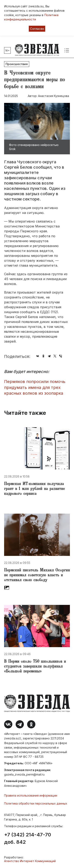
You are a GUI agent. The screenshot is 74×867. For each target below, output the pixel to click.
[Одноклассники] (43, 356)
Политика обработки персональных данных (35, 803)
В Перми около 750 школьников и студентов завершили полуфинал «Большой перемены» (35, 666)
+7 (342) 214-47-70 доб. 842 (27, 838)
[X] (54, 356)
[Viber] (60, 356)
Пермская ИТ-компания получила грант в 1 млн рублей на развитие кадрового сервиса (34, 489)
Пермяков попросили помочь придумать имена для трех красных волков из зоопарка (34, 387)
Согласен (37, 29)
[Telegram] (49, 356)
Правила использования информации (30, 795)
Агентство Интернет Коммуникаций (30, 861)
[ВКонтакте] (37, 356)
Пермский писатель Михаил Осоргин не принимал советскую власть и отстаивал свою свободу (37, 575)
